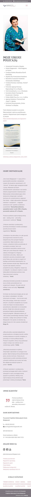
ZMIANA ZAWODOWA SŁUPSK (24, 484)
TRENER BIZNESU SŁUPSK (5, 484)
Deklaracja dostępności (9, 467)
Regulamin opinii (8, 463)
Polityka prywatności (9, 458)
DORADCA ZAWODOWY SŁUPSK (11, 484)
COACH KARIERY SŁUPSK (17, 484)
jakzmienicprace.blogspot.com (11, 454)
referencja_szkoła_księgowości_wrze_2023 (15, 157)
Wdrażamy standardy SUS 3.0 (11, 469)
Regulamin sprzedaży (9, 461)
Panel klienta (6, 465)
